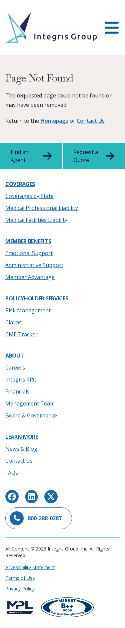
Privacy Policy (20, 588)
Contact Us (91, 120)
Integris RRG (21, 379)
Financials (17, 391)
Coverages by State (29, 196)
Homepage (54, 120)
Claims (13, 322)
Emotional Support (29, 253)
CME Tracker (21, 334)
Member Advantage (30, 277)
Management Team (30, 403)
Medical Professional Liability (41, 208)
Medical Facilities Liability (36, 220)
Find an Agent (20, 156)
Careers (15, 367)
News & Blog (21, 448)
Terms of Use (20, 578)
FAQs (11, 472)
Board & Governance (31, 415)
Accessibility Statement (30, 567)
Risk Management (28, 310)
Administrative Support (34, 265)
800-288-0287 (45, 518)
